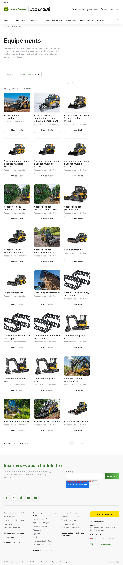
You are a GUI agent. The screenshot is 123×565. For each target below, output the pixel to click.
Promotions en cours (12, 542)
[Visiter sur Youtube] (28, 498)
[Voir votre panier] (118, 20)
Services (36, 537)
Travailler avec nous (69, 520)
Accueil (6, 26)
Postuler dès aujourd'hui (71, 528)
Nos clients (8, 524)
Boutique (7, 20)
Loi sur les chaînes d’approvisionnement (64, 562)
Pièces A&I (37, 530)
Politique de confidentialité (39, 562)
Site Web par (111, 562)
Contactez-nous (104, 514)
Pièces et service (86, 20)
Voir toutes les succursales (101, 544)
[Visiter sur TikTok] (21, 498)
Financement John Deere (42, 541)
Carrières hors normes (70, 517)
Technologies (71, 20)
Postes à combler (68, 524)
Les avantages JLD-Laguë (14, 520)
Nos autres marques (12, 528)
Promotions (19, 20)
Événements (9, 538)
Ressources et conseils (42, 550)
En (118, 9)
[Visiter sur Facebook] (7, 498)
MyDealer (94, 9)
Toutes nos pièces (40, 526)
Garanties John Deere (41, 544)
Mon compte (108, 9)
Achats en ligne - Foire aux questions (73, 534)
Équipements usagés (54, 20)
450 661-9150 (95, 534)
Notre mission (9, 517)
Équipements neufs (35, 20)
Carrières (100, 20)
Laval (92, 525)
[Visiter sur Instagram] (14, 498)
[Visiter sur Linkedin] (35, 498)
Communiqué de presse (14, 533)
